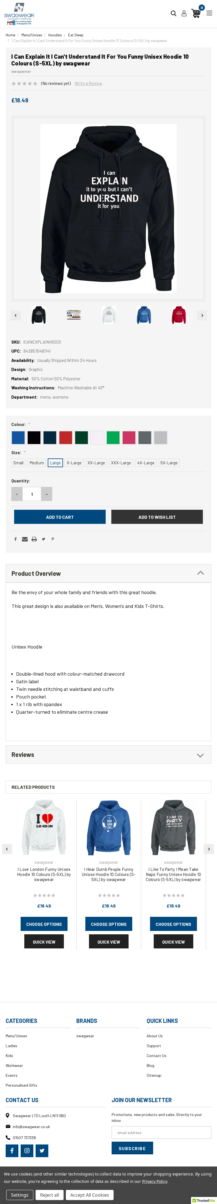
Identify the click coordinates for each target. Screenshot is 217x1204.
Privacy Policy (154, 1181)
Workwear (14, 1065)
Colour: (20, 424)
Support (154, 1045)
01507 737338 (24, 1137)
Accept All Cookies (89, 1195)
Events (12, 1075)
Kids (9, 1055)
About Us (155, 1035)
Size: (18, 452)
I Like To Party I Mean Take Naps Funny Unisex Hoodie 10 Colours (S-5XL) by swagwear (173, 874)
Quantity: (20, 480)
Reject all (49, 1195)
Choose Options (44, 924)
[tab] (108, 573)
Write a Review (88, 83)
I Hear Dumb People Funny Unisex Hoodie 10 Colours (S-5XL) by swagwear (109, 874)
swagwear (85, 1035)
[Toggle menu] (209, 12)
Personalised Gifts (21, 1085)
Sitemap (154, 1075)
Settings (20, 1195)
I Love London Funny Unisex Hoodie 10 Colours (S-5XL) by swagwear (44, 874)
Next (202, 315)
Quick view (44, 941)
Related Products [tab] (33, 787)
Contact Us (156, 1055)
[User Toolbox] (184, 13)
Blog (150, 1065)
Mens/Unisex (16, 1035)
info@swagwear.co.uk (31, 1126)
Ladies (11, 1045)
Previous (15, 315)
